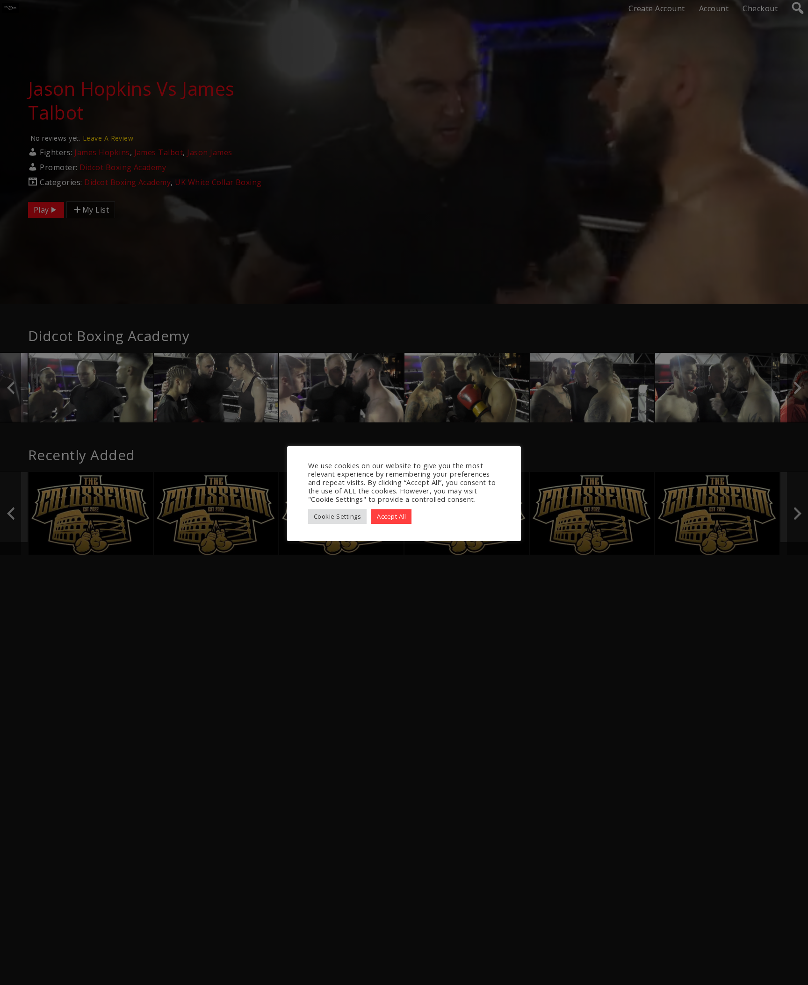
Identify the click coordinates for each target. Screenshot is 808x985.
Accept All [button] (391, 516)
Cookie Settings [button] (337, 516)
